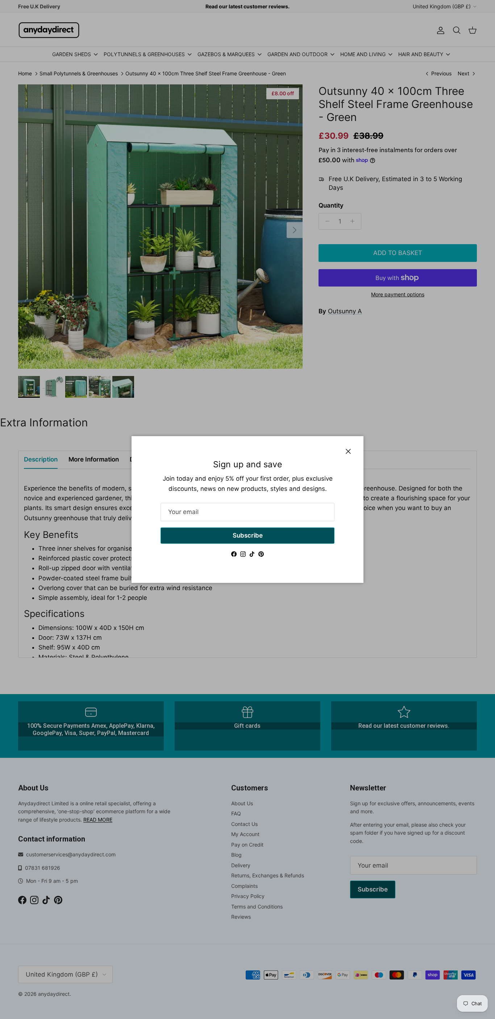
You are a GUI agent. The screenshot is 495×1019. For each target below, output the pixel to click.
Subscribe (248, 535)
